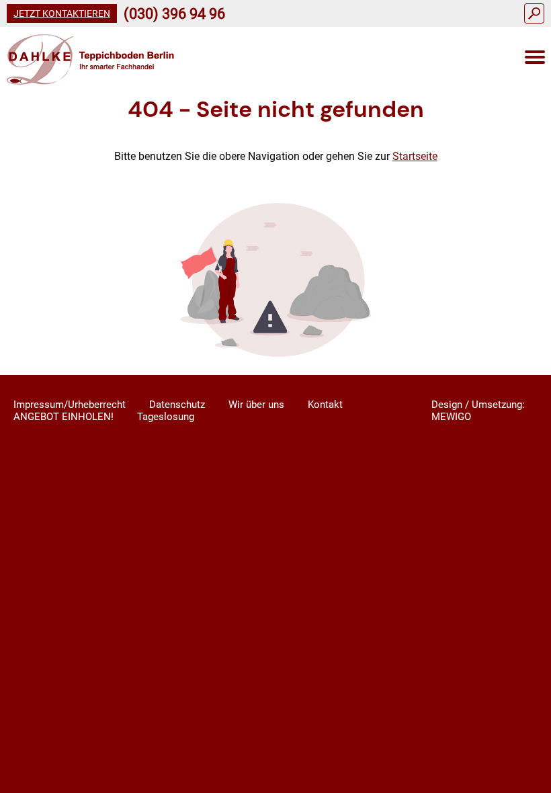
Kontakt (325, 405)
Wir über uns (256, 405)
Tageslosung (165, 417)
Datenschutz (177, 405)
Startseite (414, 156)
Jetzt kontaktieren (61, 13)
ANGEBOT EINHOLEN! (63, 417)
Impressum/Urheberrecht (69, 405)
